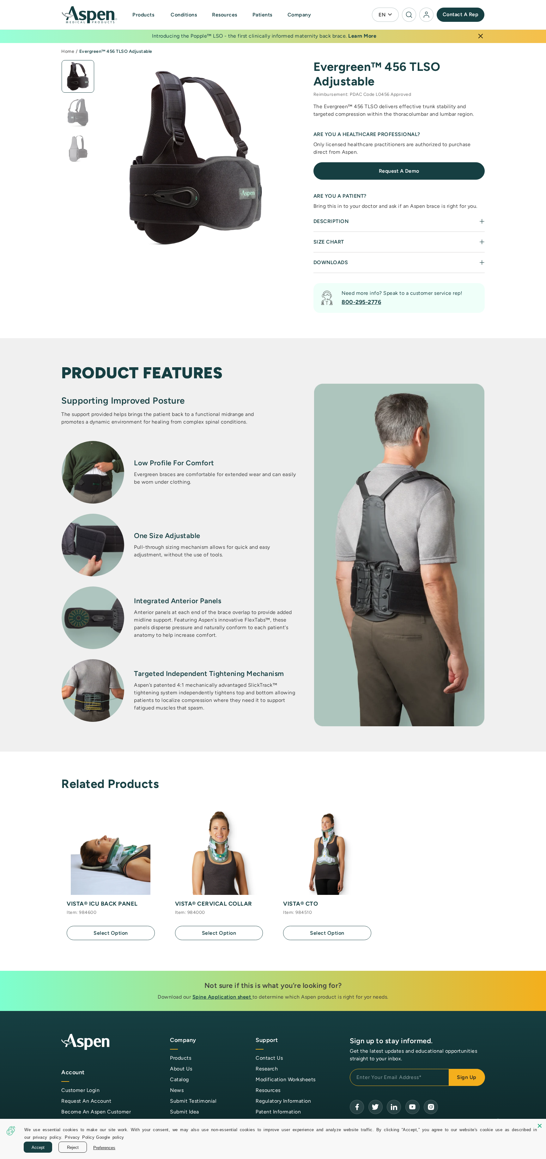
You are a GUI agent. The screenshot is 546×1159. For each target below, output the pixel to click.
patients (262, 15)
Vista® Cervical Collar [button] (213, 903)
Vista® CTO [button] (300, 903)
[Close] (480, 36)
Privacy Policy (79, 1137)
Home (67, 51)
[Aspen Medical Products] (90, 15)
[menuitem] (150, 14)
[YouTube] (394, 1107)
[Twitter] (375, 1107)
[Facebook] (357, 1107)
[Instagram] (431, 1107)
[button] (143, 15)
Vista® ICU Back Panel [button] (102, 903)
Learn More (362, 36)
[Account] (426, 15)
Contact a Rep (461, 14)
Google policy (110, 1137)
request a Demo (399, 171)
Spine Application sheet (222, 997)
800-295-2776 (361, 302)
